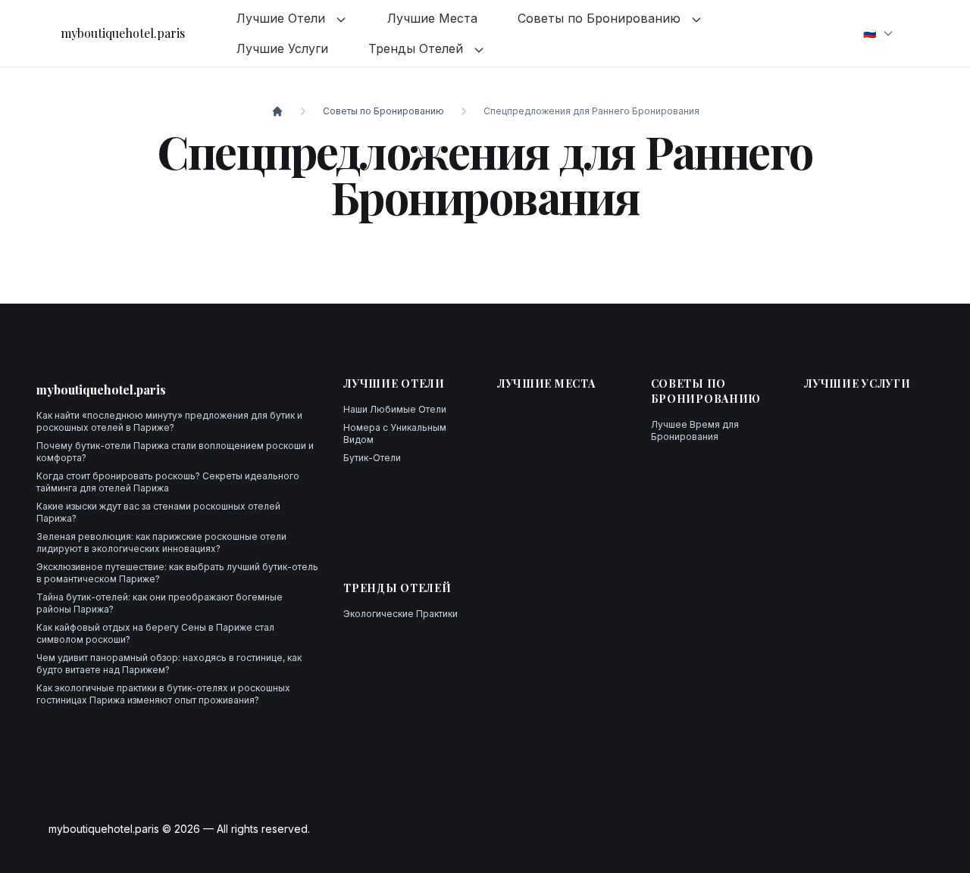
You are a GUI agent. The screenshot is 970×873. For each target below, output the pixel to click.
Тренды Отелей (417, 48)
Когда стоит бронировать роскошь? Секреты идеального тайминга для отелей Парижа (167, 482)
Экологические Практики (400, 613)
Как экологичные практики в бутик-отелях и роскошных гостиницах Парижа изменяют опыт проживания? (163, 694)
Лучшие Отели (282, 18)
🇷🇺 (869, 33)
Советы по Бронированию (601, 18)
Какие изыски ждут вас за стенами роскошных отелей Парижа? (158, 512)
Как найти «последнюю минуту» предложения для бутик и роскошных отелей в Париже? (169, 421)
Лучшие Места (432, 18)
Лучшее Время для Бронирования (695, 430)
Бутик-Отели (372, 457)
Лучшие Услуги (282, 48)
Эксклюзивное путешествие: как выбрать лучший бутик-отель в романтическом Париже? (177, 573)
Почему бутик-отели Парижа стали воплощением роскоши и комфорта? (175, 451)
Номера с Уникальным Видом (394, 433)
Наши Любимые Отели (394, 409)
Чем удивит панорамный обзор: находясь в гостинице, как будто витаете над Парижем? (169, 663)
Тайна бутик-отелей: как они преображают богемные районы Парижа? (159, 603)
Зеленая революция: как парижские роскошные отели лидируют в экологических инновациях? (161, 542)
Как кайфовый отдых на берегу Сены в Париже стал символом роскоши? (155, 633)
